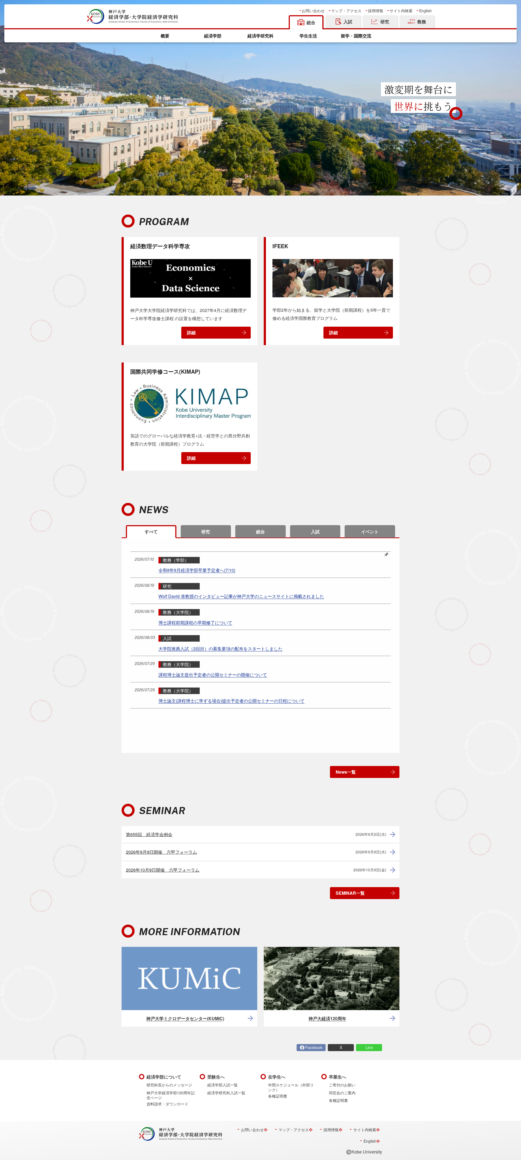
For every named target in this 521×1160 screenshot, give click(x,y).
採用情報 (375, 10)
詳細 (191, 332)
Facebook (313, 1047)
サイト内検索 (401, 10)
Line (369, 1047)
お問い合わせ (313, 10)
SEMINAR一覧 (350, 893)
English (425, 10)
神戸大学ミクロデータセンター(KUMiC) (185, 1018)
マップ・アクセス (346, 10)
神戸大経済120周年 (327, 1018)
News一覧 (346, 772)
